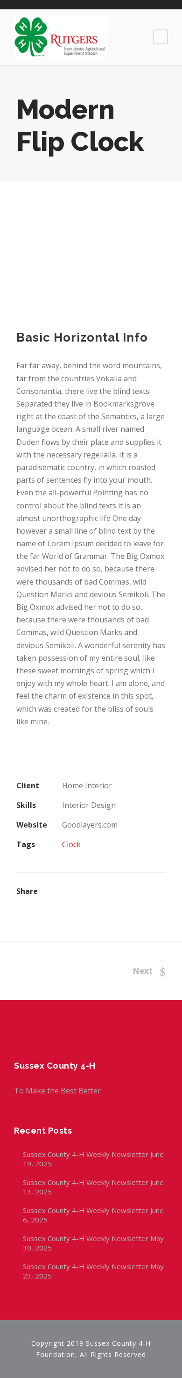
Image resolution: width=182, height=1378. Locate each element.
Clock (71, 844)
